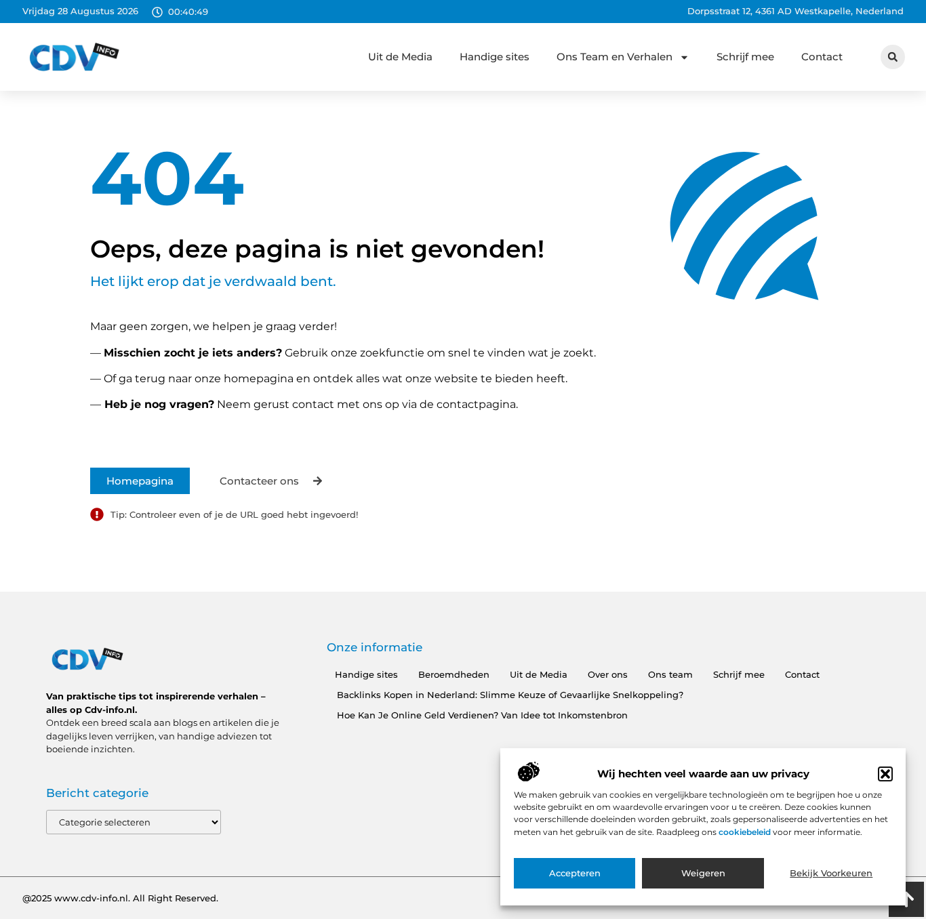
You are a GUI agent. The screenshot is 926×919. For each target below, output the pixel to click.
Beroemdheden (453, 674)
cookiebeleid (746, 832)
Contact (822, 56)
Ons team (670, 674)
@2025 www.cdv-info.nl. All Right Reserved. (120, 898)
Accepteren (575, 873)
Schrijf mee (745, 56)
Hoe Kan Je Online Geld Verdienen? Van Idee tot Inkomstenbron (482, 715)
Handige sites (494, 56)
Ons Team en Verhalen (614, 56)
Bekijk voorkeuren (831, 873)
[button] (885, 774)
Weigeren (703, 873)
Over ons (608, 674)
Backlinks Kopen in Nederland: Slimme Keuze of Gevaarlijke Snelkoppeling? (510, 694)
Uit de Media (400, 56)
